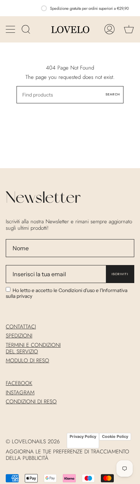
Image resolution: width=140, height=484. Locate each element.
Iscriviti (120, 274)
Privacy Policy (83, 436)
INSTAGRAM (20, 392)
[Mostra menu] (11, 29)
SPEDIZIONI (19, 336)
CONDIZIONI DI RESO (31, 401)
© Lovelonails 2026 (33, 441)
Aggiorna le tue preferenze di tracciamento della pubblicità (67, 454)
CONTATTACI (21, 327)
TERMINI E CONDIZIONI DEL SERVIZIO (33, 348)
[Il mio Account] (109, 29)
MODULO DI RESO (27, 360)
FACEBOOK (19, 383)
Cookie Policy (115, 436)
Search (113, 94)
